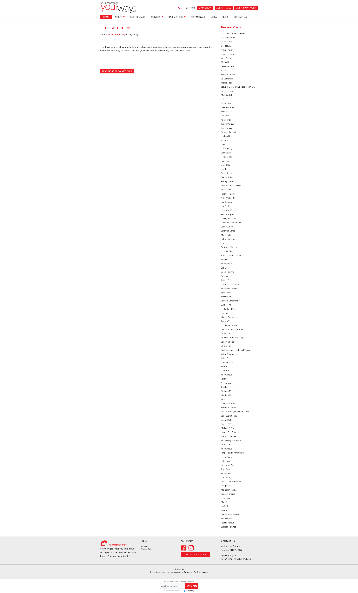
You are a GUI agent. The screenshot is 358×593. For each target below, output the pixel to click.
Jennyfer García (228, 231)
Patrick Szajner (227, 214)
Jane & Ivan (226, 346)
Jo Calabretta (227, 79)
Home (106, 17)
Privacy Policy (147, 549)
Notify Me (192, 586)
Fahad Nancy (227, 457)
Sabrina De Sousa (229, 416)
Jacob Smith (226, 210)
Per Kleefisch (227, 202)
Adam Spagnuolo (229, 354)
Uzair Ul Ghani (227, 251)
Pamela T (225, 321)
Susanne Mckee (228, 391)
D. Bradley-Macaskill (230, 309)
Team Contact (137, 17)
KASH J (224, 506)
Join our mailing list (195, 555)
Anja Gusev (226, 58)
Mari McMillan (227, 177)
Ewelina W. (226, 424)
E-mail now (205, 8)
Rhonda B (225, 334)
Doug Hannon (227, 54)
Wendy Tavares (228, 494)
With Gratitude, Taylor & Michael (235, 350)
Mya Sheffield (227, 95)
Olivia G (224, 358)
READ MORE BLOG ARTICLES (117, 71)
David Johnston (228, 173)
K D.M (223, 70)
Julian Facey (226, 148)
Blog (225, 17)
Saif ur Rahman (227, 342)
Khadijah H (226, 395)
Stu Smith (225, 62)
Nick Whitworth (228, 198)
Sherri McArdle (228, 74)
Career (144, 546)
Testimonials (198, 17)
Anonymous (226, 264)
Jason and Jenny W (230, 284)
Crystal (224, 387)
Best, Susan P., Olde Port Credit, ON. (237, 412)
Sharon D (225, 510)
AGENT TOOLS (223, 8)
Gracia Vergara (227, 124)
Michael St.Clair (228, 428)
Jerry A (224, 313)
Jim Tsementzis (228, 169)
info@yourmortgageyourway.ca (236, 559)
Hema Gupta (226, 157)
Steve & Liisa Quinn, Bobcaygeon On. (238, 87)
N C (222, 99)
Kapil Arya (225, 161)
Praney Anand (227, 181)
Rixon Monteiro (228, 194)
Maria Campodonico (230, 514)
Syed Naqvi (226, 46)
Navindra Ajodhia (228, 38)
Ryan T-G (225, 469)
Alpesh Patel (226, 83)
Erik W (224, 268)
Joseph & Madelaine (230, 301)
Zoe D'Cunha (227, 165)
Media (214, 17)
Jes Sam (225, 116)
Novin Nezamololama (231, 222)
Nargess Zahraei (228, 132)
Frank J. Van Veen (229, 436)
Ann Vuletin (226, 473)
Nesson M (225, 477)
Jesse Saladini (227, 66)
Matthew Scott (227, 107)
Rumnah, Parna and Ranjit (232, 338)
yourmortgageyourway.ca (170, 572)
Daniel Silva (226, 103)
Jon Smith (225, 206)
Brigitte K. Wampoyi (230, 247)
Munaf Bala (226, 190)
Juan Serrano (227, 362)
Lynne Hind (226, 305)
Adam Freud (226, 50)
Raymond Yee (227, 465)
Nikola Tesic (226, 383)
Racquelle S (226, 486)
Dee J (223, 144)
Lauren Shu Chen (228, 432)
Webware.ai (203, 572)
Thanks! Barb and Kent (231, 482)
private (177, 590)
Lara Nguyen (227, 153)
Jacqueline (226, 498)
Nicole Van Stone (229, 325)
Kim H (224, 399)
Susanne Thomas (229, 408)
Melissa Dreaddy (228, 490)
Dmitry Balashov (228, 218)
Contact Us (240, 17)
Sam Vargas (226, 128)
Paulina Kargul (227, 523)
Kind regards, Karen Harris (233, 453)
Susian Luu (226, 296)
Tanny (224, 379)
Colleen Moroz (228, 403)
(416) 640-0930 (188, 8)
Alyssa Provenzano (229, 317)
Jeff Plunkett (226, 461)
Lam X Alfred (227, 227)
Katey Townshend (229, 239)
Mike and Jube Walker (231, 186)
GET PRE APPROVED (246, 8)
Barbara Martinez (228, 527)
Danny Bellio (227, 420)
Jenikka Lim (226, 136)
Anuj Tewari (226, 120)
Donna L (225, 243)
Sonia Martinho (227, 272)
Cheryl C (225, 280)
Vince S (224, 140)
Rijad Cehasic (227, 292)
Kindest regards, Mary (231, 440)
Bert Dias (225, 260)
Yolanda (224, 276)
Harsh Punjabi (227, 91)
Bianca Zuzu (226, 112)
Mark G (224, 502)
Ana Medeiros (227, 519)
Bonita (224, 366)
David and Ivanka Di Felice (232, 33)
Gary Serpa (226, 370)
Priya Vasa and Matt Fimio (232, 329)
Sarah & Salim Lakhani (231, 255)
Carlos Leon (226, 42)
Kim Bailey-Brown (229, 288)
